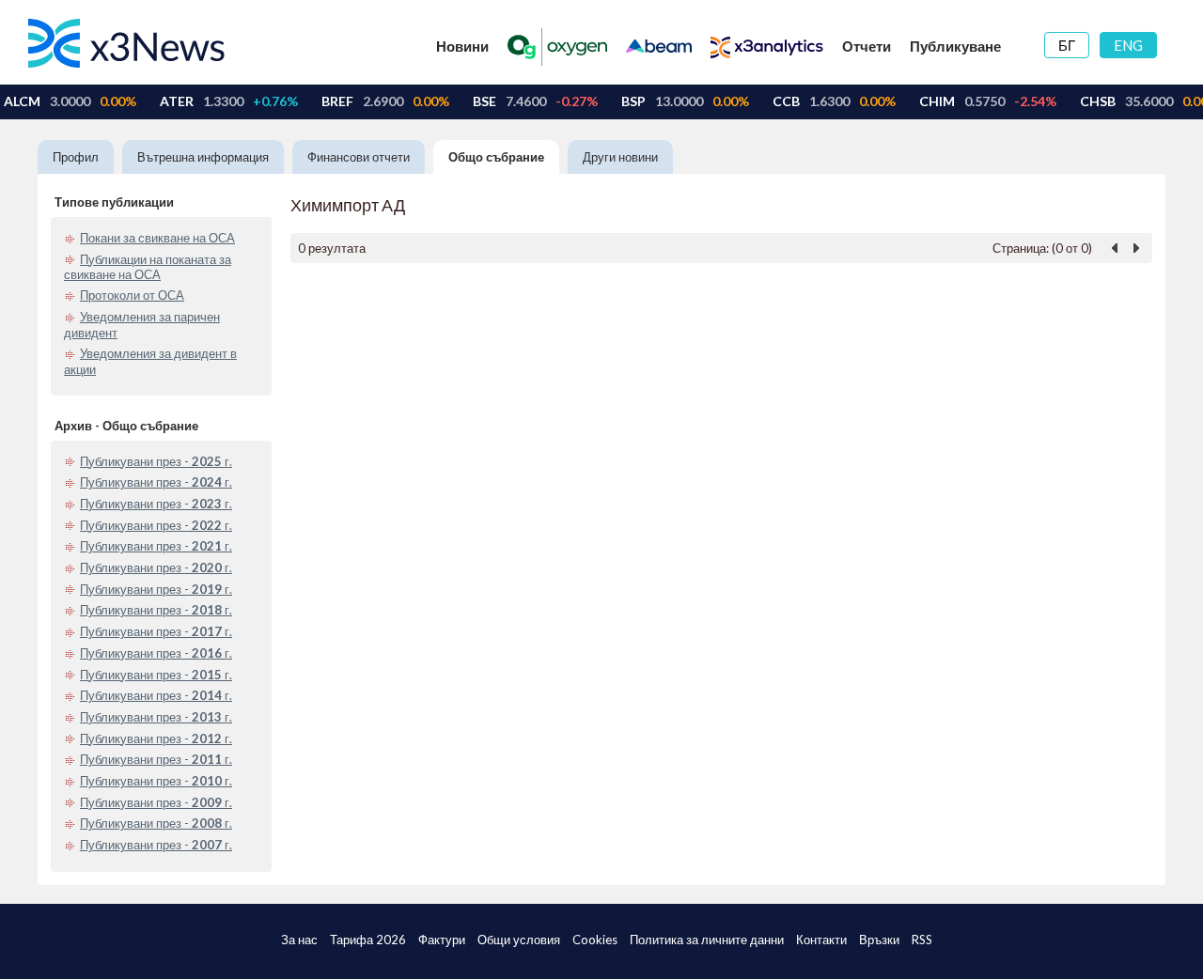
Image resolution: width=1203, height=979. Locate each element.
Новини (462, 46)
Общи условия (518, 939)
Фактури (441, 939)
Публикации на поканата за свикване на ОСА (147, 267)
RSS (922, 939)
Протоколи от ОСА (132, 295)
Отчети (866, 46)
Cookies (594, 939)
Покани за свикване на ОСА (157, 237)
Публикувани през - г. (156, 461)
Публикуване (955, 46)
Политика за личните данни (707, 939)
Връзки (879, 939)
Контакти (821, 939)
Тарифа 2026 (368, 939)
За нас (299, 939)
